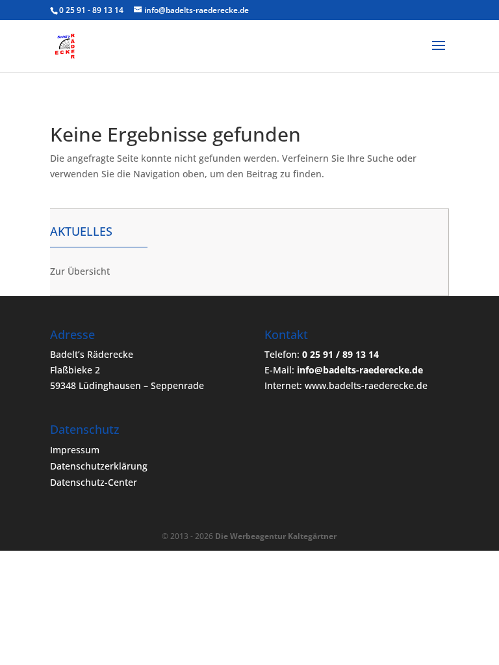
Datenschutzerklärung (98, 466)
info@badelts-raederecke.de (360, 370)
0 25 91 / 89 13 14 (340, 354)
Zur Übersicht (80, 271)
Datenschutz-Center (93, 482)
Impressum (74, 450)
